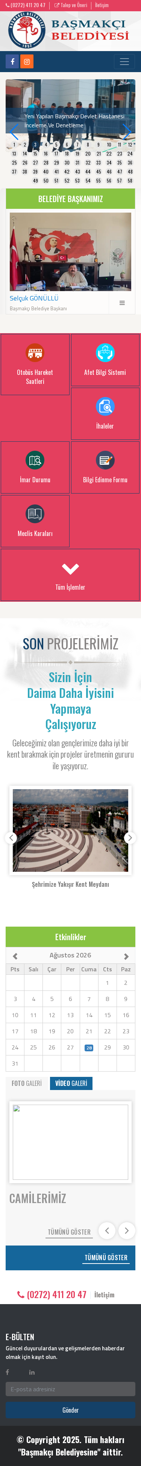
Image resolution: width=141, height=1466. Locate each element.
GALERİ (27, 1083)
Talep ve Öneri (73, 5)
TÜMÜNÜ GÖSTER (69, 1232)
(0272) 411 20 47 (27, 5)
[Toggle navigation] (124, 61)
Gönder (70, 1410)
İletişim (102, 5)
